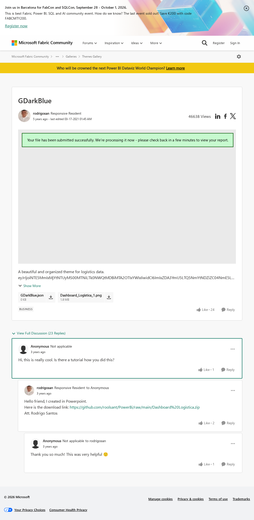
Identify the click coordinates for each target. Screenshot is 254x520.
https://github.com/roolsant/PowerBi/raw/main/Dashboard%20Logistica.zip (135, 407)
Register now (16, 25)
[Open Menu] (238, 56)
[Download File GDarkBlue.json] (50, 297)
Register (219, 43)
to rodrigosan (95, 440)
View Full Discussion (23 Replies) (41, 333)
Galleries (71, 56)
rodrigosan (41, 113)
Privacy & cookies (191, 499)
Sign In (235, 43)
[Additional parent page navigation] (57, 56)
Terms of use (218, 499)
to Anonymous (97, 387)
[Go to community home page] (42, 43)
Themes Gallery (92, 56)
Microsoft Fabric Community (30, 56)
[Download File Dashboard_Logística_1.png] (108, 297)
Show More (32, 285)
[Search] (205, 43)
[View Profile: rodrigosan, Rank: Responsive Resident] (24, 116)
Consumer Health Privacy (68, 510)
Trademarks (241, 499)
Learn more (175, 67)
